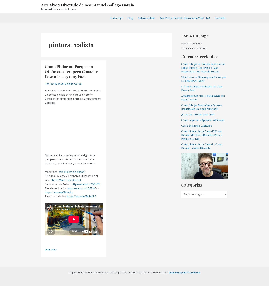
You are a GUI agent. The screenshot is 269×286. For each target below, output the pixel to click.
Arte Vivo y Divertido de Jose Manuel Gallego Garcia (87, 4)
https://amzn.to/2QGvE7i (86, 184)
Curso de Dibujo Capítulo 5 (196, 125)
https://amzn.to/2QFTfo (81, 188)
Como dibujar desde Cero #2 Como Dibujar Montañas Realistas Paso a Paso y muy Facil (201, 135)
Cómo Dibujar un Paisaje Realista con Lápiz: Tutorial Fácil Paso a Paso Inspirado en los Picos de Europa (203, 67)
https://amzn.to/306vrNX (66, 180)
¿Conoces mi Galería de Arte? (198, 114)
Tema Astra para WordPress (183, 272)
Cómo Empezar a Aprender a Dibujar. (202, 120)
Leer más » (51, 249)
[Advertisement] (74, 129)
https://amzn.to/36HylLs (59, 192)
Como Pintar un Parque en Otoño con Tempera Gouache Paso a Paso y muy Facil (71, 71)
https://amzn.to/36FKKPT (81, 196)
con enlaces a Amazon (71, 172)
